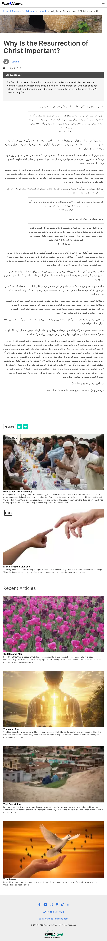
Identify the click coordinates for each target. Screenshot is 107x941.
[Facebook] (39, 904)
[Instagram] (51, 904)
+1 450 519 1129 (55, 912)
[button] (103, 3)
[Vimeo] (56, 904)
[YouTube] (45, 904)
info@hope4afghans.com (54, 918)
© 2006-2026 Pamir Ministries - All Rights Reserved (53, 925)
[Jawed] (11, 64)
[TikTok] (62, 904)
